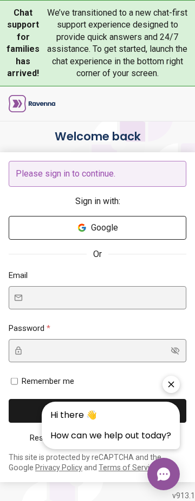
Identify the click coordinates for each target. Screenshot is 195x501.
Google (104, 227)
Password (28, 328)
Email (18, 275)
